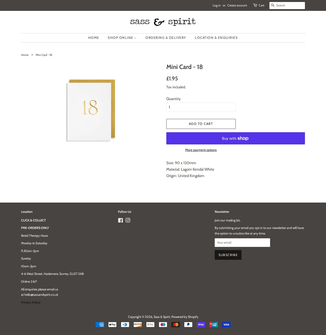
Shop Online (121, 38)
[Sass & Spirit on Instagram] (127, 221)
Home (93, 38)
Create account (237, 5)
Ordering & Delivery (165, 38)
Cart (261, 5)
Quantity (173, 99)
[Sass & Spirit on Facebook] (120, 221)
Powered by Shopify (184, 317)
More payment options (201, 150)
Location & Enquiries (216, 38)
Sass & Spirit (162, 317)
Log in (217, 5)
